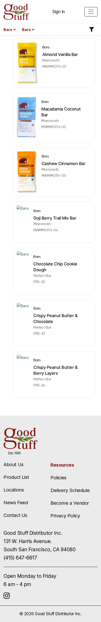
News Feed (16, 502)
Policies (58, 477)
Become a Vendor (69, 503)
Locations (14, 490)
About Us (13, 464)
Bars (8, 29)
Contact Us (15, 515)
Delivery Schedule (69, 490)
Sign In (58, 11)
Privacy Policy (65, 516)
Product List (16, 477)
